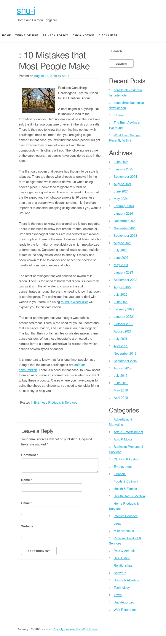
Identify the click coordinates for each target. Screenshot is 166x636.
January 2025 (123, 169)
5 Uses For (121, 115)
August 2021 (122, 331)
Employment (123, 466)
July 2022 (120, 294)
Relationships (123, 565)
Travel (118, 594)
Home (6, 35)
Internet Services (126, 516)
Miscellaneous (124, 530)
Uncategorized (124, 602)
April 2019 (121, 397)
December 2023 (125, 220)
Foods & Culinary (126, 481)
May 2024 (121, 198)
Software (120, 572)
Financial (120, 473)
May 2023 (121, 265)
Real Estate (122, 558)
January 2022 (123, 316)
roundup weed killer (74, 301)
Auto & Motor (123, 439)
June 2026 (121, 161)
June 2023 (121, 257)
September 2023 (125, 235)
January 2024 (123, 213)
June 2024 (121, 191)
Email (26, 503)
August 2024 (122, 183)
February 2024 (124, 206)
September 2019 (125, 360)
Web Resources (125, 609)
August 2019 (122, 368)
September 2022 (125, 279)
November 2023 (125, 228)
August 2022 (122, 287)
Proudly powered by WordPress (75, 629)
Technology (122, 587)
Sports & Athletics (126, 580)
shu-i (26, 9)
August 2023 (122, 242)
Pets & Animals (125, 550)
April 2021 (121, 346)
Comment (29, 454)
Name (26, 479)
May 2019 (121, 390)
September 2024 (125, 176)
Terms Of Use (26, 35)
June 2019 (121, 382)
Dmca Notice (83, 35)
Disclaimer (108, 35)
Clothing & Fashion (127, 459)
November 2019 (125, 353)
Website (27, 526)
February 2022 (124, 309)
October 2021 (123, 323)
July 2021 (120, 338)
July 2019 (120, 375)
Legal (117, 523)
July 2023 (120, 250)
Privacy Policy (55, 35)
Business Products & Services (55, 402)
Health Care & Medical (129, 496)
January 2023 (123, 272)
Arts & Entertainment (128, 431)
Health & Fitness (125, 488)
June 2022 (121, 301)
